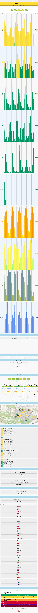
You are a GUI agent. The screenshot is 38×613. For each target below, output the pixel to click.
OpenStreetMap (33, 423)
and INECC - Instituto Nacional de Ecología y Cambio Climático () (24, 357)
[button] (24, 412)
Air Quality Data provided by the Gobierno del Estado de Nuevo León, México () (13, 356)
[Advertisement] (19, 346)
